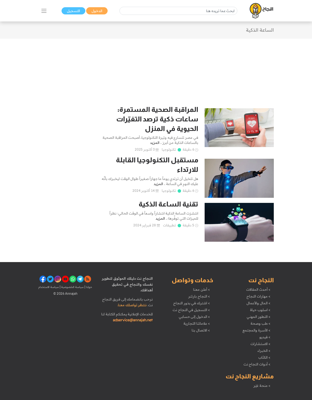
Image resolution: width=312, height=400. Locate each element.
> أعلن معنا (201, 289)
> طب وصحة (260, 323)
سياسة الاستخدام (48, 287)
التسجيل (73, 11)
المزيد (154, 142)
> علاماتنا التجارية (196, 323)
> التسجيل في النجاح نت (191, 310)
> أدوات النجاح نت (256, 364)
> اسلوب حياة (260, 310)
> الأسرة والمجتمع (256, 330)
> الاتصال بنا (201, 330)
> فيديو (264, 337)
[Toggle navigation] (44, 11)
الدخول (96, 11)
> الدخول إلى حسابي (194, 316)
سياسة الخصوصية (72, 287)
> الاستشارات (260, 344)
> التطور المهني (258, 316)
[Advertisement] (156, 68)
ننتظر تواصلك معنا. (132, 305)
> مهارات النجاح (258, 296)
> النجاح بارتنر (199, 296)
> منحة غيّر (261, 385)
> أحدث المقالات (258, 289)
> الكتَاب (264, 357)
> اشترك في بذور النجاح (191, 303)
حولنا (88, 287)
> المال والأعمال (258, 303)
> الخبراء (263, 350)
